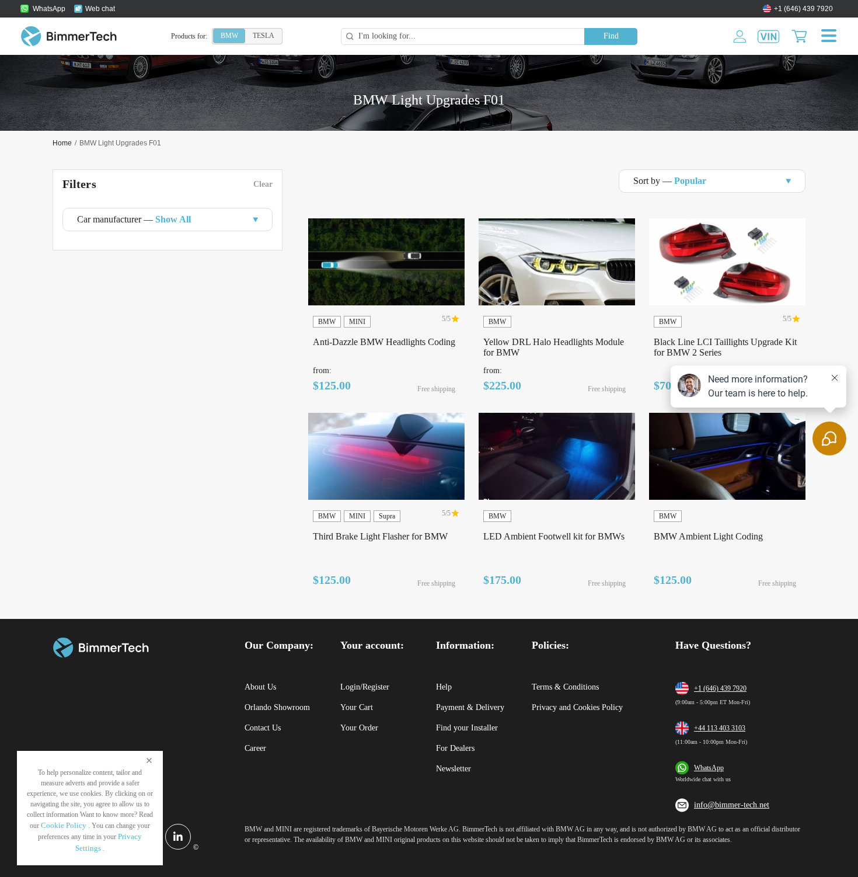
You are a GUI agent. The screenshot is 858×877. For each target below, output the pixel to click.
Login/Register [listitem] (364, 687)
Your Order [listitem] (359, 727)
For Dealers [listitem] (455, 748)
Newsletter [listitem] (453, 768)
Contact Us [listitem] (263, 727)
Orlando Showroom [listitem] (277, 707)
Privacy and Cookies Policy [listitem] (577, 707)
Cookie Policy (63, 825)
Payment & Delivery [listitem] (470, 707)
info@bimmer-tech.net (731, 805)
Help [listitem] (444, 687)
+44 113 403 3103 (719, 728)
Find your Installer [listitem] (467, 727)
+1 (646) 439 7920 (720, 688)
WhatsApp (709, 768)
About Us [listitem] (260, 687)
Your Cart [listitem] (356, 707)
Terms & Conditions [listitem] (565, 687)
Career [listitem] (255, 748)
